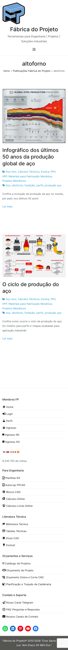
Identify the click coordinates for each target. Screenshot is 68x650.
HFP (4, 176)
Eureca (45, 171)
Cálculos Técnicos (29, 171)
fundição (30, 185)
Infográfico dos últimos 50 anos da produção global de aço (30, 156)
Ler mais (7, 206)
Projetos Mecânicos (14, 180)
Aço (8, 185)
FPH (53, 171)
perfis (39, 185)
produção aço (53, 185)
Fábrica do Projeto (34, 29)
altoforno (17, 185)
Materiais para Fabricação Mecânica (30, 176)
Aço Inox (11, 171)
